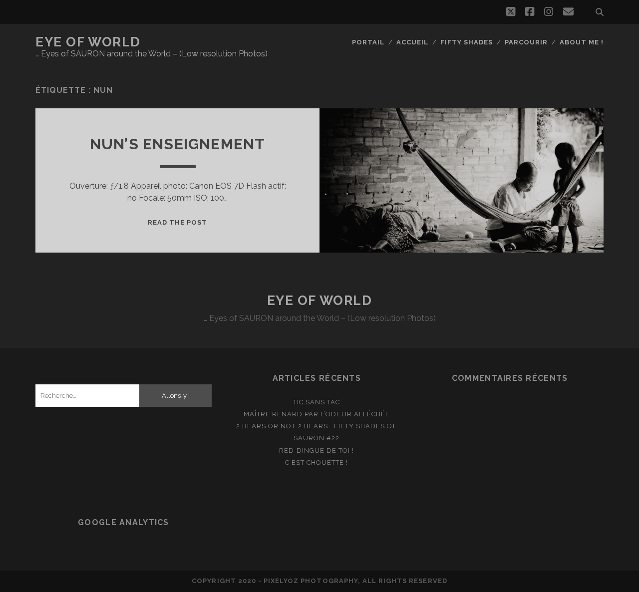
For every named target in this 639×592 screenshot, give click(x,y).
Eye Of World (88, 41)
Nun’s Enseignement (178, 144)
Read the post (178, 222)
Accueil (412, 42)
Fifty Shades (466, 42)
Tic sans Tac (316, 402)
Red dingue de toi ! (316, 450)
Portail (368, 42)
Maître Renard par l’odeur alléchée (317, 414)
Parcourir (526, 42)
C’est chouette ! (316, 462)
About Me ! (582, 42)
